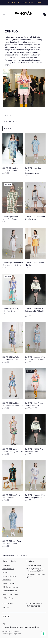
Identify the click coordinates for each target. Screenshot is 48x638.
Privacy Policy (7, 627)
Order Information (8, 569)
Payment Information (9, 576)
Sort (6, 115)
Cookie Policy (18, 627)
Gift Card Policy (7, 598)
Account (5, 572)
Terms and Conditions (31, 627)
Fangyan (16, 631)
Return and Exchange (9, 591)
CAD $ (5, 616)
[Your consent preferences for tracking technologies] (43, 633)
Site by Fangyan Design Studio (11, 633)
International (6, 580)
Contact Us (6, 565)
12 (10, 121)
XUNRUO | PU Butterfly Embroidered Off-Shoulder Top (35, 311)
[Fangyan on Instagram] (4, 624)
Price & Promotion (8, 583)
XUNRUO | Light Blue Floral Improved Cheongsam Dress (33, 170)
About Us (5, 607)
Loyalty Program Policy (10, 594)
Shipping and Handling (10, 587)
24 (13, 121)
